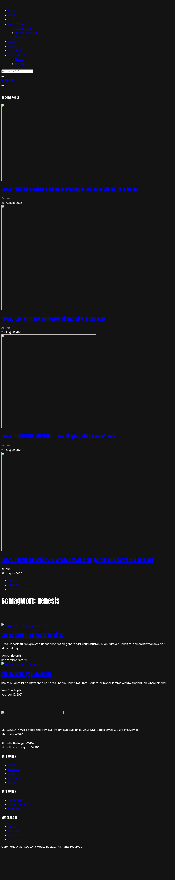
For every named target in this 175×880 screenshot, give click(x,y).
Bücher (13, 42)
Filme (11, 46)
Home (12, 581)
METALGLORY (17, 55)
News (11, 15)
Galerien (20, 37)
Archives (14, 585)
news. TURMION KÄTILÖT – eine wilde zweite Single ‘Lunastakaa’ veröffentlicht (77, 559)
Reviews (13, 19)
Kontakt (20, 64)
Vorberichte (23, 28)
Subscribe (8, 80)
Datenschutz (16, 835)
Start (11, 11)
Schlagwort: (21, 589)
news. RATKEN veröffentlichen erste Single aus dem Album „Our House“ (71, 189)
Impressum (15, 840)
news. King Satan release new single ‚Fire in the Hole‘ (53, 318)
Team (19, 59)
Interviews (15, 50)
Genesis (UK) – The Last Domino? (32, 634)
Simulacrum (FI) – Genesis (26, 673)
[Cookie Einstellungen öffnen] (27, 876)
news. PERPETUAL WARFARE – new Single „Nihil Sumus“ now (58, 436)
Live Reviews (16, 24)
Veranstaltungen (26, 33)
